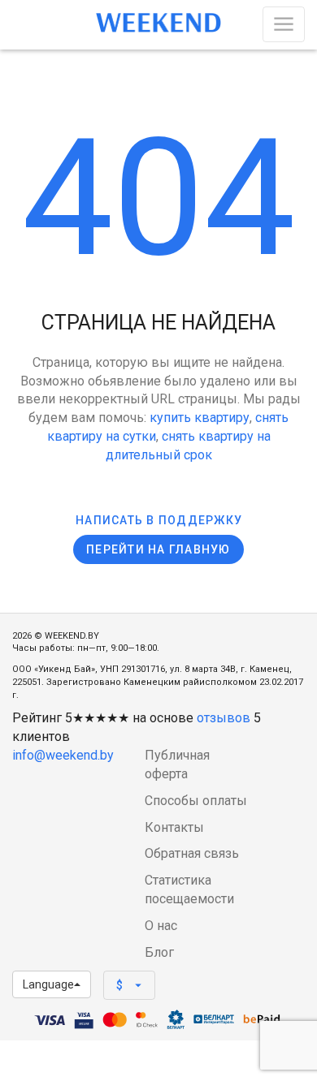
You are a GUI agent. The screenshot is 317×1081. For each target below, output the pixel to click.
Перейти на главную (158, 549)
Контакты (174, 827)
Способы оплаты (196, 800)
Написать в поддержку (159, 520)
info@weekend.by (63, 755)
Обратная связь (192, 853)
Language (48, 984)
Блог (159, 952)
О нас (161, 925)
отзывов (223, 718)
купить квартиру (200, 417)
